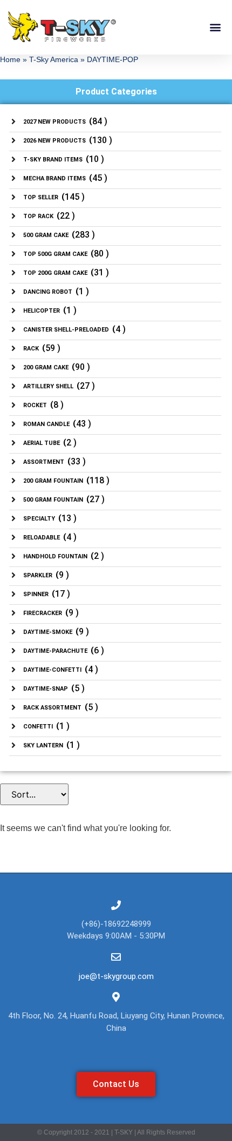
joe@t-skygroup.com (116, 976)
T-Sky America (53, 60)
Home (10, 60)
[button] (215, 27)
